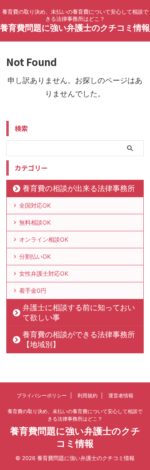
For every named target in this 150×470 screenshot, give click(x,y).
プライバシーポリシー (42, 395)
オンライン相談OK (43, 239)
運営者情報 (120, 395)
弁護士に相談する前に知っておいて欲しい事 (78, 312)
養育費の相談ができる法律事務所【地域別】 (78, 339)
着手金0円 (32, 290)
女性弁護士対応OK (43, 273)
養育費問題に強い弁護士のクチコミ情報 (75, 28)
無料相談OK (35, 222)
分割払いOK (35, 256)
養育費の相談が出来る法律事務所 (78, 188)
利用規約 (88, 395)
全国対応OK (35, 205)
